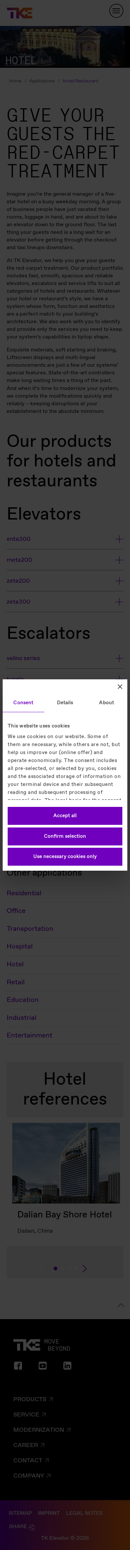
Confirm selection (65, 836)
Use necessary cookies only (65, 856)
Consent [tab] (23, 703)
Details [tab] (65, 703)
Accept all (65, 816)
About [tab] (106, 703)
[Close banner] (120, 686)
